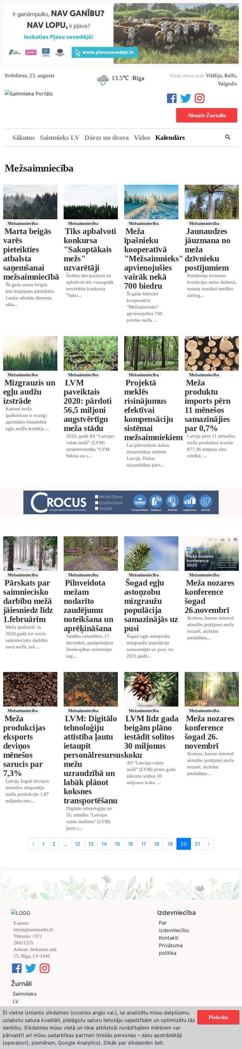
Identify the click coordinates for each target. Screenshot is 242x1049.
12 (77, 844)
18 (156, 844)
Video (142, 137)
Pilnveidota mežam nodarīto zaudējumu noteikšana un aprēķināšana (88, 605)
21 (197, 844)
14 (104, 844)
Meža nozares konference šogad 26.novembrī (209, 596)
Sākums (23, 137)
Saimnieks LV (59, 137)
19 (170, 844)
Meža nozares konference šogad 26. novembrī (209, 732)
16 (130, 844)
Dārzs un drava (106, 137)
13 (91, 844)
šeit (158, 1043)
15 (117, 844)
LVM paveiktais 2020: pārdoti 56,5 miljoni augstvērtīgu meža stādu (88, 405)
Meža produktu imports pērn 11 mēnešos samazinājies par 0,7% (208, 405)
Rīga (138, 77)
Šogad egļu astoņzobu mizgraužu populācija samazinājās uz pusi (151, 605)
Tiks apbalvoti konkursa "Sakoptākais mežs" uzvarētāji (90, 249)
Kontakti (168, 938)
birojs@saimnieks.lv (34, 929)
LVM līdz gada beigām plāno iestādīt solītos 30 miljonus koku (151, 737)
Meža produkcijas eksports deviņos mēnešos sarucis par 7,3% (24, 746)
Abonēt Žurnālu (206, 115)
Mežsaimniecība (23, 223)
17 (143, 844)
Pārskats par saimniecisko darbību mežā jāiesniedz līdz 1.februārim (28, 601)
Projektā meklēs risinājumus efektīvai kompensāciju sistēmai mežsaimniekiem (153, 410)
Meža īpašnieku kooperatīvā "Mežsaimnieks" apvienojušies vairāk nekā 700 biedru (153, 259)
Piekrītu (218, 1017)
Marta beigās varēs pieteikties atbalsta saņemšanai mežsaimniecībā (31, 254)
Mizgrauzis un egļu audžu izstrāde (29, 392)
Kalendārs (170, 137)
